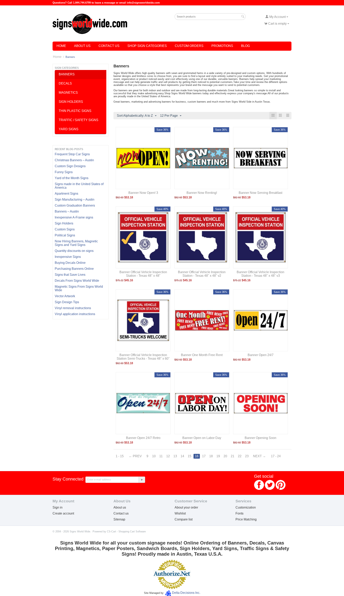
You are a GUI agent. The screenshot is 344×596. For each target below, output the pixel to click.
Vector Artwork (65, 296)
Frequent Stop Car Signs (72, 154)
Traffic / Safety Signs (78, 120)
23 (247, 456)
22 (239, 456)
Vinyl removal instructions (73, 308)
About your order (186, 507)
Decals (65, 83)
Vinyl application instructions (75, 314)
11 (161, 456)
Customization (246, 507)
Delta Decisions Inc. (186, 592)
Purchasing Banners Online (74, 268)
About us (119, 507)
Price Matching (246, 519)
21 (232, 456)
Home (61, 46)
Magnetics (68, 92)
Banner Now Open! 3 (143, 192)
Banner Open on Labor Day (201, 438)
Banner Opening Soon (260, 438)
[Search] (243, 16)
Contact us (121, 513)
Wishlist (180, 513)
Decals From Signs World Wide (77, 280)
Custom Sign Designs (70, 166)
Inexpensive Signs (68, 256)
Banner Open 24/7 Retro (143, 438)
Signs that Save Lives (70, 274)
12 (168, 456)
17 (204, 456)
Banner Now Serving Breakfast (260, 192)
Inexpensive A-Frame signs (74, 217)
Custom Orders (189, 46)
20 (225, 456)
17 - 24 (276, 456)
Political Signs (65, 235)
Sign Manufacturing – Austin (74, 199)
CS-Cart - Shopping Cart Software (126, 531)
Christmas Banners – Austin (74, 160)
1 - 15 (120, 456)
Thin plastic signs (75, 111)
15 (189, 456)
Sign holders (71, 101)
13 (175, 456)
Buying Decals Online (70, 262)
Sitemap (119, 519)
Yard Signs (68, 129)
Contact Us (109, 46)
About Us (82, 46)
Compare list (184, 519)
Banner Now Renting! (202, 192)
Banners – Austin (67, 211)
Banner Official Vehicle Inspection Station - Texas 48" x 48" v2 (202, 273)
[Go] (142, 480)
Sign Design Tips (67, 302)
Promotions (222, 46)
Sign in (58, 507)
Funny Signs (64, 172)
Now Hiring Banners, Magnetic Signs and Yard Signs (76, 243)
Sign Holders (64, 223)
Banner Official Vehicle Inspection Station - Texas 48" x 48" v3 (260, 273)
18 (211, 456)
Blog (245, 46)
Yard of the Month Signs (71, 178)
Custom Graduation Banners (75, 205)
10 (154, 456)
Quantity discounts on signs (74, 250)
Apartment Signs (66, 193)
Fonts (239, 513)
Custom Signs (65, 229)
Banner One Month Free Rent (202, 355)
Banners (67, 74)
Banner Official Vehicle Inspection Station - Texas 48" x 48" (143, 273)
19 (218, 456)
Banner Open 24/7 (261, 355)
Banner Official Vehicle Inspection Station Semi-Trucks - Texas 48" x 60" (143, 356)
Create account (63, 513)
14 (182, 456)
